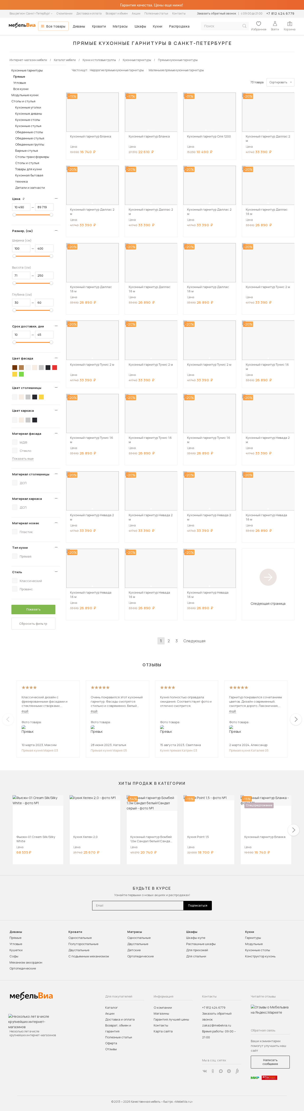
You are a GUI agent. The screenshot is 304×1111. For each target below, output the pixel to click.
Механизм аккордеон (26, 962)
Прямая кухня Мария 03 (40, 750)
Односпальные (80, 938)
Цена (20, 199)
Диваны (79, 26)
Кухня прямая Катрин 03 (178, 750)
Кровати (99, 26)
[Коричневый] (21, 367)
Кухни (157, 26)
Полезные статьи (156, 13)
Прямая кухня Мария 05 (109, 750)
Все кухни (20, 89)
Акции (136, 13)
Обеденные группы (29, 144)
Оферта (111, 1043)
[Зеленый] (21, 374)
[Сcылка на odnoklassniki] (212, 1071)
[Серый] (41, 367)
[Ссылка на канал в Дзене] (229, 1071)
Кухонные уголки (28, 107)
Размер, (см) (22, 231)
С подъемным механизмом (88, 956)
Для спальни (196, 956)
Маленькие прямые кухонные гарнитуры (176, 70)
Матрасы (120, 26)
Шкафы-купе (195, 938)
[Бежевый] (34, 367)
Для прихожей (197, 950)
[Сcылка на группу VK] (204, 1071)
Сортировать (278, 82)
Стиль (17, 572)
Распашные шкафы (201, 944)
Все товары (55, 26)
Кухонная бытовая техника (29, 178)
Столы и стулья (23, 101)
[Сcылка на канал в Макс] (220, 1071)
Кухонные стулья (28, 126)
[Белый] (28, 367)
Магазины (161, 1013)
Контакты (178, 13)
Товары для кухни (28, 169)
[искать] (244, 26)
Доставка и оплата (89, 13)
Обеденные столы (29, 132)
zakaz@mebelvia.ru (216, 1025)
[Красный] (54, 367)
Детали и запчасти (30, 187)
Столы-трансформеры (32, 157)
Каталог (111, 1007)
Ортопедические (23, 968)
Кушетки (16, 950)
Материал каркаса (27, 498)
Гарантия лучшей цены (171, 1019)
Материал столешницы (30, 474)
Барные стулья (26, 150)
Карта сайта (163, 1031)
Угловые (19, 82)
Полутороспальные (83, 944)
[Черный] (48, 367)
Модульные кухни (24, 95)
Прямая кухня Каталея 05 (249, 750)
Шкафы (140, 26)
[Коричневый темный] (14, 367)
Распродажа (179, 26)
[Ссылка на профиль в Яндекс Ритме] (237, 1071)
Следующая (194, 640)
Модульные (254, 944)
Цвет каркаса (23, 410)
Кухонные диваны (28, 113)
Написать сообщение (270, 1062)
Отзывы (111, 1049)
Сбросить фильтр (33, 623)
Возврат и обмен (117, 13)
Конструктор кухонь (260, 956)
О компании (64, 13)
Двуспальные (78, 950)
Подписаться (197, 905)
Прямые (19, 76)
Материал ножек (25, 523)
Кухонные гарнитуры (27, 70)
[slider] (14, 214)
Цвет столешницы (26, 388)
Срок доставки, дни (28, 326)
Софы (14, 956)
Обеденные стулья (29, 138)
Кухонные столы (27, 120)
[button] (90, 130)
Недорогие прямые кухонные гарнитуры (117, 70)
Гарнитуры (253, 938)
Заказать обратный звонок (216, 13)
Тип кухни (20, 547)
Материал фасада (26, 433)
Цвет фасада (22, 358)
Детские (134, 950)
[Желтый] (14, 374)
